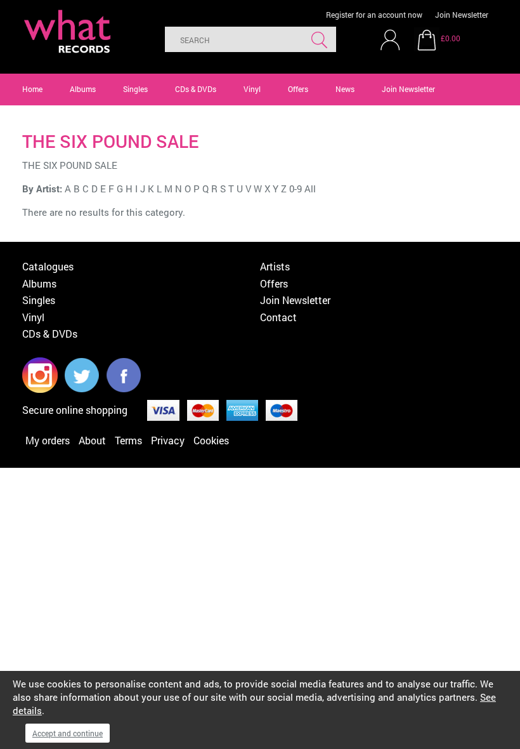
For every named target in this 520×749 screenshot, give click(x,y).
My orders (47, 440)
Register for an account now (374, 15)
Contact (278, 317)
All (310, 188)
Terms (128, 440)
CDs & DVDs (195, 89)
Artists (275, 266)
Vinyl (252, 89)
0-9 (295, 188)
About (92, 440)
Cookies (211, 440)
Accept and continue (67, 733)
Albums (83, 89)
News (344, 89)
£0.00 (450, 38)
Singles (135, 89)
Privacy (168, 440)
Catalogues (48, 266)
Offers (298, 89)
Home (32, 89)
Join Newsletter (461, 15)
